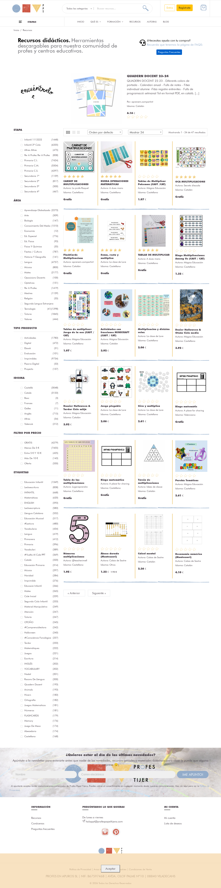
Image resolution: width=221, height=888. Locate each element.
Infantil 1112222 (41, 139)
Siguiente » (99, 593)
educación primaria (41, 565)
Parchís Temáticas (186, 480)
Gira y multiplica (149, 406)
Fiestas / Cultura (41, 251)
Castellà (41, 387)
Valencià (41, 424)
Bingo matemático (112, 479)
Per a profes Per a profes (41, 155)
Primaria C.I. (41, 160)
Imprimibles (41, 358)
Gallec (41, 408)
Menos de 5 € (41, 447)
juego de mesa (41, 726)
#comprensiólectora (41, 627)
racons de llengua (41, 679)
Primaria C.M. (41, 165)
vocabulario (41, 528)
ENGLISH (41, 502)
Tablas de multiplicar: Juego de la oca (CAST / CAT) (78, 332)
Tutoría (41, 617)
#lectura (41, 523)
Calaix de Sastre (117, 560)
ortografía (41, 700)
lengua (41, 534)
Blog (166, 21)
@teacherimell (79, 560)
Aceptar (110, 868)
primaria (41, 544)
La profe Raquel (80, 188)
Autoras (152, 21)
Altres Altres (41, 150)
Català (41, 392)
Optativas (41, 282)
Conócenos (37, 823)
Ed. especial (41, 236)
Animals (41, 689)
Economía (41, 231)
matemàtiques (41, 648)
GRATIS (41, 442)
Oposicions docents (41, 277)
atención (41, 611)
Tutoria (41, 314)
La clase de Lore (117, 261)
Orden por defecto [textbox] (101, 132)
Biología (41, 220)
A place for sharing (194, 410)
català (41, 560)
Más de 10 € (41, 458)
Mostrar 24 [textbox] (137, 132)
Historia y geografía (41, 256)
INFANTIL (41, 492)
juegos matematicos (41, 705)
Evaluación (41, 353)
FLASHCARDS (41, 715)
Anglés (41, 413)
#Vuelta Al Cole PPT (41, 554)
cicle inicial (41, 596)
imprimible (41, 580)
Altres (41, 418)
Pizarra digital (41, 363)
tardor (41, 643)
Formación (114, 21)
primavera (41, 539)
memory (41, 720)
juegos (41, 653)
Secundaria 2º (41, 181)
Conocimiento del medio (41, 225)
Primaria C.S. (41, 170)
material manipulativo (41, 606)
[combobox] (104, 132)
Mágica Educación (156, 188)
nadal (41, 674)
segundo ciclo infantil (41, 601)
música (41, 570)
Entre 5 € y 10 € (41, 453)
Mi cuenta (169, 818)
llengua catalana (41, 513)
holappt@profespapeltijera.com (104, 821)
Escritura (41, 658)
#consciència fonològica (41, 637)
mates (41, 591)
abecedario (41, 731)
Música (41, 267)
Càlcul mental (147, 553)
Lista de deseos (173, 823)
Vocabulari (41, 549)
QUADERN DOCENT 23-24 (148, 76)
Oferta (41, 463)
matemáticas (41, 497)
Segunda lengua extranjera (41, 304)
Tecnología (37, 308)
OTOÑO (41, 622)
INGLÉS (41, 663)
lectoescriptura (41, 508)
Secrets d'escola (192, 185)
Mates (41, 272)
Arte (41, 215)
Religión (41, 298)
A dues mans (116, 188)
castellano (41, 736)
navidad (41, 575)
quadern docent (41, 684)
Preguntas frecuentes (43, 829)
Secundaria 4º (41, 191)
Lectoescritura (41, 487)
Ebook (41, 348)
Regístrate (184, 7)
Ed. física (41, 241)
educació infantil (41, 585)
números (41, 710)
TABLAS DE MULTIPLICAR (154, 254)
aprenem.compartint (142, 101)
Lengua (41, 262)
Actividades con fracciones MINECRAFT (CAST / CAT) (115, 332)
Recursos (135, 21)
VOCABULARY (41, 668)
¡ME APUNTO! (192, 774)
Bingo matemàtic (186, 406)
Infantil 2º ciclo (41, 144)
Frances (41, 403)
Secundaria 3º (41, 186)
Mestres (41, 293)
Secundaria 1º (41, 176)
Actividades (41, 337)
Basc (41, 398)
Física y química (41, 246)
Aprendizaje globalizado (41, 210)
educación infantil (41, 482)
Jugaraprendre (80, 486)
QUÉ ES (94, 21)
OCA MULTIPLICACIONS (190, 181)
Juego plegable (111, 406)
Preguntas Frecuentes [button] (169, 52)
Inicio (80, 21)
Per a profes (41, 288)
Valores (41, 319)
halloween (41, 632)
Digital (41, 343)
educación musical (41, 518)
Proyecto (41, 369)
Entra (170, 7)
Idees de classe (154, 486)
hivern (41, 694)
